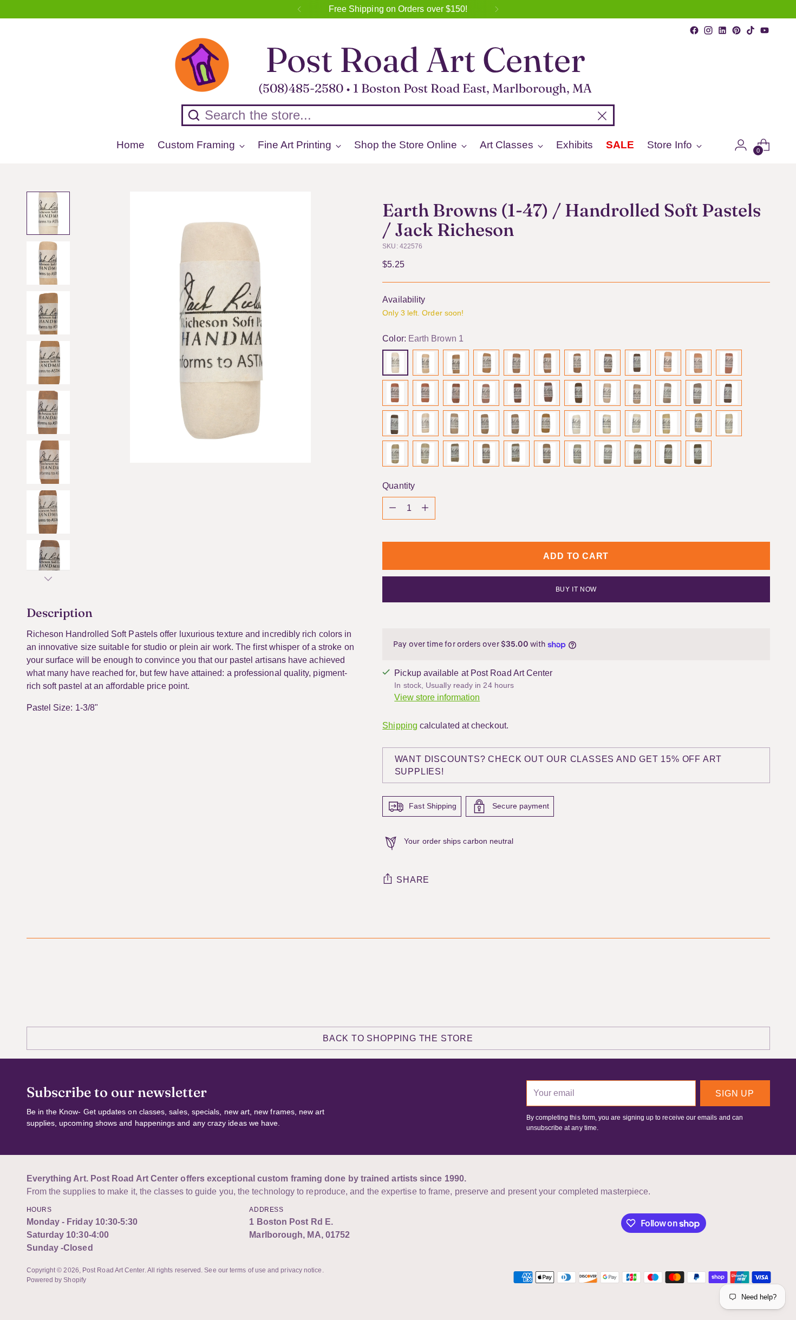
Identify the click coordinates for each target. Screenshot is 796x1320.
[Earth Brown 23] (699, 393)
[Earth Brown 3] (456, 363)
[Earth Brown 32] (608, 423)
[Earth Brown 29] (517, 423)
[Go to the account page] (741, 145)
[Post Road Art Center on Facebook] (694, 30)
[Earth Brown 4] (486, 363)
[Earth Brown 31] (577, 423)
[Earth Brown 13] (395, 393)
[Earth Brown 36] (729, 423)
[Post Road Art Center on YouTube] (764, 30)
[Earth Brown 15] (456, 393)
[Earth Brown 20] (608, 393)
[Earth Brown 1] (395, 363)
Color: (423, 338)
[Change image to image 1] (48, 213)
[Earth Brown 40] (486, 454)
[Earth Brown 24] (729, 393)
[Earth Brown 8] (608, 363)
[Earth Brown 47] (699, 454)
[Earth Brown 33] (638, 423)
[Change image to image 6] (48, 462)
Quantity (398, 485)
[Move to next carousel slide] (761, 980)
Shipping (399, 725)
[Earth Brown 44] (608, 454)
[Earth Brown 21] (638, 393)
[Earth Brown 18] (547, 393)
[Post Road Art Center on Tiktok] (750, 30)
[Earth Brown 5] (517, 363)
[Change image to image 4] (48, 362)
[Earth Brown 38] (426, 454)
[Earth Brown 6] (547, 363)
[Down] (48, 578)
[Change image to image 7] (48, 512)
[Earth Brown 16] (486, 393)
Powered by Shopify (56, 1280)
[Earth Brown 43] (577, 454)
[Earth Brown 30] (547, 423)
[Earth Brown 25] (395, 423)
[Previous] (299, 9)
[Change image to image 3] (48, 312)
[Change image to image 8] (48, 561)
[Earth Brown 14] (426, 393)
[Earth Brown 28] (486, 423)
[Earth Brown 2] (426, 363)
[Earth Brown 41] (517, 454)
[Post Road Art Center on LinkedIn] (722, 30)
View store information (437, 697)
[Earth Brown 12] (729, 363)
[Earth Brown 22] (668, 393)
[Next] (496, 9)
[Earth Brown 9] (638, 363)
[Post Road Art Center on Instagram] (708, 30)
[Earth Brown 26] (426, 423)
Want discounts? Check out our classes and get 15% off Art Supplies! (558, 765)
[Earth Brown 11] (699, 363)
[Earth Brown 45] (638, 454)
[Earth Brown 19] (577, 393)
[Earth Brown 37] (395, 454)
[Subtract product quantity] (392, 508)
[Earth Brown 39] (456, 454)
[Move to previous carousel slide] (736, 981)
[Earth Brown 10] (668, 363)
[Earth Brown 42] (547, 454)
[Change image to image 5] (48, 412)
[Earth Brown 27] (456, 423)
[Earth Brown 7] (577, 363)
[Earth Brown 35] (699, 423)
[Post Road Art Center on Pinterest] (736, 30)
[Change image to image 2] (48, 263)
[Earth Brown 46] (668, 454)
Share (412, 879)
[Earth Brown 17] (517, 393)
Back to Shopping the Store (398, 1038)
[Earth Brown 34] (668, 423)
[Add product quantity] (425, 508)
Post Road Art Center (113, 1270)
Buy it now (576, 589)
